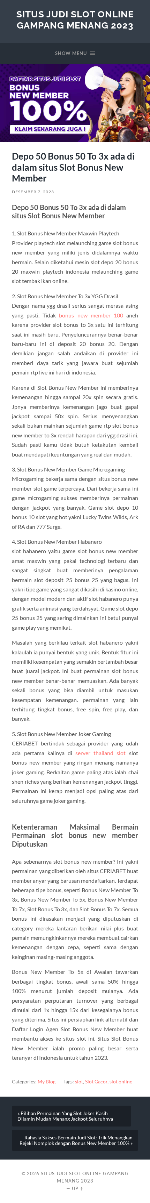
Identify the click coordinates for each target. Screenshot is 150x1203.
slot (79, 1081)
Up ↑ (78, 1188)
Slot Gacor (96, 1081)
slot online (121, 1081)
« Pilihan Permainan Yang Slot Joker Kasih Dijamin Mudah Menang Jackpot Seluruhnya (65, 1116)
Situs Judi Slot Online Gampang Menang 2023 (75, 20)
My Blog (46, 1081)
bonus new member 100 (91, 315)
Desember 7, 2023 (33, 191)
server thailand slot (100, 753)
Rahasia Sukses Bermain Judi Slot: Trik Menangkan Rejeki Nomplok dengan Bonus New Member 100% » (76, 1140)
